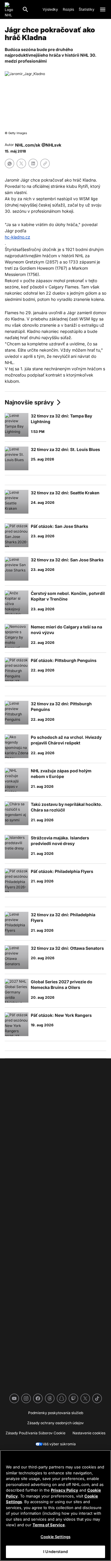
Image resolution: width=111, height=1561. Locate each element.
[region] (55, 1505)
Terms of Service (49, 1524)
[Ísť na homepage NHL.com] (11, 9)
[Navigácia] (102, 9)
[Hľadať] (25, 9)
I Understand (55, 1551)
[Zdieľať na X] (21, 163)
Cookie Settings (55, 1536)
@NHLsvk (51, 144)
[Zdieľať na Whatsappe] (9, 163)
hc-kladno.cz (17, 236)
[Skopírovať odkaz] (45, 163)
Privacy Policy (64, 1490)
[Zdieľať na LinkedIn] (33, 163)
